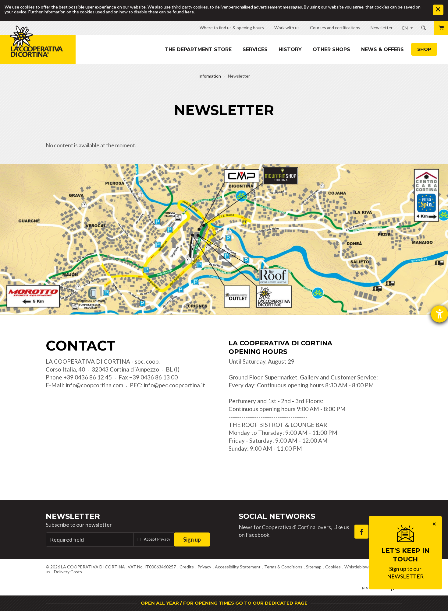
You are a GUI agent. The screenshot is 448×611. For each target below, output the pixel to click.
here (189, 11)
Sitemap (314, 566)
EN (405, 27)
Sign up (192, 539)
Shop (424, 49)
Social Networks (277, 516)
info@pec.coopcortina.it (174, 385)
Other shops (331, 49)
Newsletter (73, 516)
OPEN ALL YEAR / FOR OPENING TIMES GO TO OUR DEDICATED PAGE (224, 603)
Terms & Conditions (283, 566)
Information (209, 76)
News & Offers (382, 49)
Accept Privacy (157, 539)
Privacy (204, 566)
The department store (198, 49)
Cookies (333, 566)
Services (255, 49)
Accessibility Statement (238, 566)
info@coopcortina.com (94, 385)
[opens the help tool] (439, 314)
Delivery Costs (68, 571)
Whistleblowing (359, 566)
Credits (187, 566)
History (290, 49)
